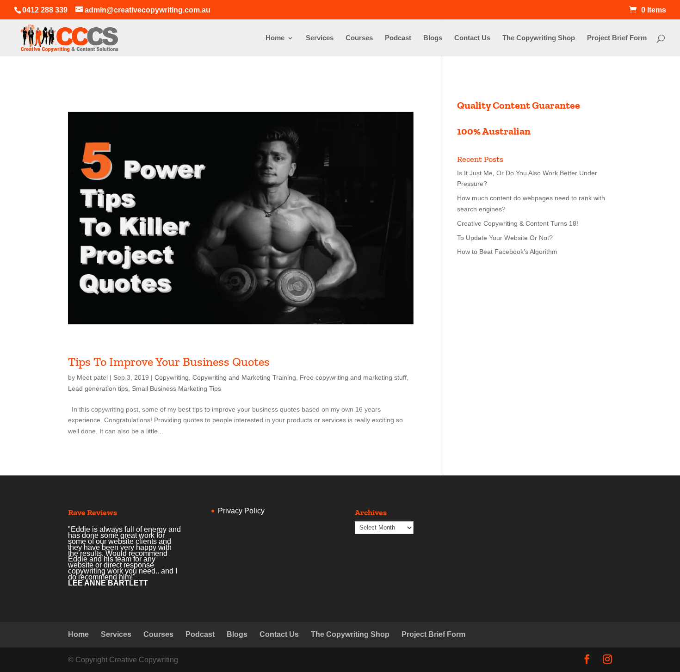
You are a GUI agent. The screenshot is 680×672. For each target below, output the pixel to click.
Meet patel (92, 377)
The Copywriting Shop (538, 38)
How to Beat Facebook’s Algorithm (507, 251)
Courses (359, 38)
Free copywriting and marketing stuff (353, 377)
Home (275, 38)
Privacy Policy (241, 511)
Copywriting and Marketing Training (244, 377)
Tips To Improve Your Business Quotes (169, 361)
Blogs (432, 38)
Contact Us (472, 38)
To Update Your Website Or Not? (505, 237)
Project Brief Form (617, 38)
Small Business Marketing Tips (176, 388)
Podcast (398, 38)
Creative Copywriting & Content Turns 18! (517, 223)
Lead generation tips (98, 388)
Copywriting (172, 377)
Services (320, 38)
